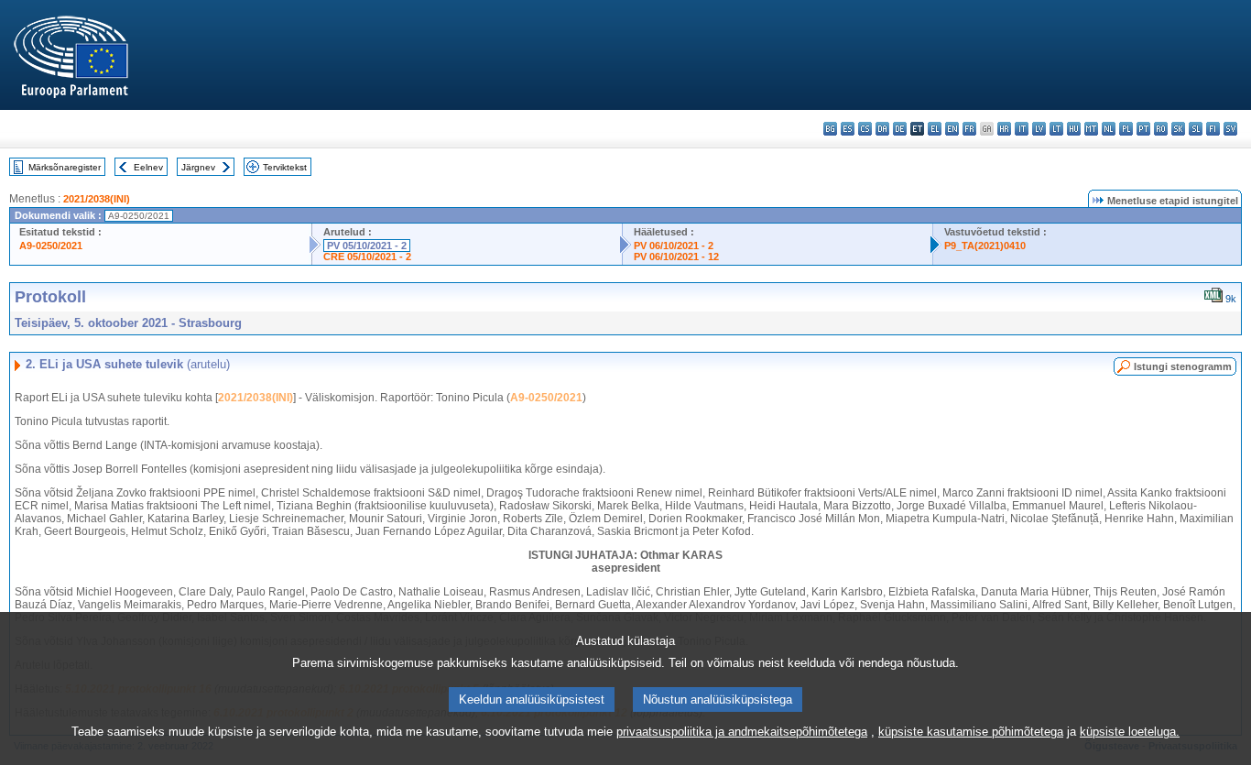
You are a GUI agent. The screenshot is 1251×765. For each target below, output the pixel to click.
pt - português (1143, 129)
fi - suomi (1213, 129)
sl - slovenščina (1195, 129)
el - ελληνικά (934, 129)
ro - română (1161, 129)
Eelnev (148, 167)
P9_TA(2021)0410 (985, 245)
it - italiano (1021, 129)
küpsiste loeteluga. (1130, 731)
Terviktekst (285, 167)
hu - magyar (1074, 129)
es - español (847, 129)
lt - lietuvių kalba (1056, 129)
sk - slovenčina (1178, 129)
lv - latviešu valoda (1039, 129)
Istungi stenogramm (1183, 366)
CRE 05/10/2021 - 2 (367, 256)
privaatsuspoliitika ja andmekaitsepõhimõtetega (741, 731)
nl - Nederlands (1108, 129)
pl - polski (1126, 129)
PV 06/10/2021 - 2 (673, 245)
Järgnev (198, 167)
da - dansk (882, 129)
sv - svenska (1230, 129)
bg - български (830, 129)
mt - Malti (1091, 129)
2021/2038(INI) (96, 198)
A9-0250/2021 (50, 245)
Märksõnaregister (64, 167)
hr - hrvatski (1004, 129)
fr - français (969, 129)
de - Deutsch (900, 129)
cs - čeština (865, 129)
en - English (952, 129)
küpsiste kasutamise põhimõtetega (970, 731)
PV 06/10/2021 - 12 (676, 256)
